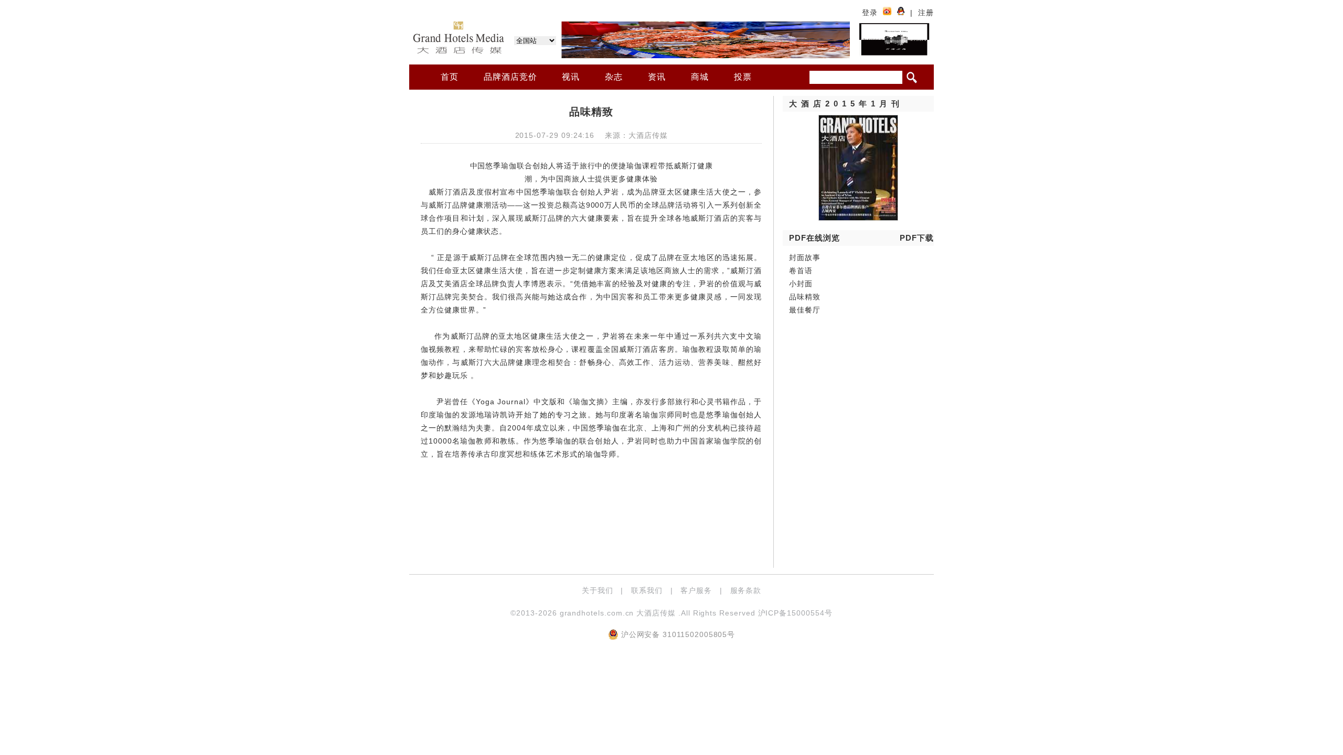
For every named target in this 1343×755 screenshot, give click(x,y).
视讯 (571, 76)
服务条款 (746, 590)
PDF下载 (917, 237)
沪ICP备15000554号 (795, 613)
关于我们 (597, 590)
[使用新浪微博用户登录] (887, 12)
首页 (450, 76)
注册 (926, 12)
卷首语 (801, 270)
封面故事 (804, 257)
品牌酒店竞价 (510, 76)
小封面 (801, 283)
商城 (700, 76)
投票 (743, 76)
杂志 (614, 76)
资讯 (657, 76)
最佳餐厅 (804, 310)
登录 (870, 12)
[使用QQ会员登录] (901, 12)
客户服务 (696, 590)
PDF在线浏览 (814, 237)
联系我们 (647, 590)
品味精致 (804, 297)
